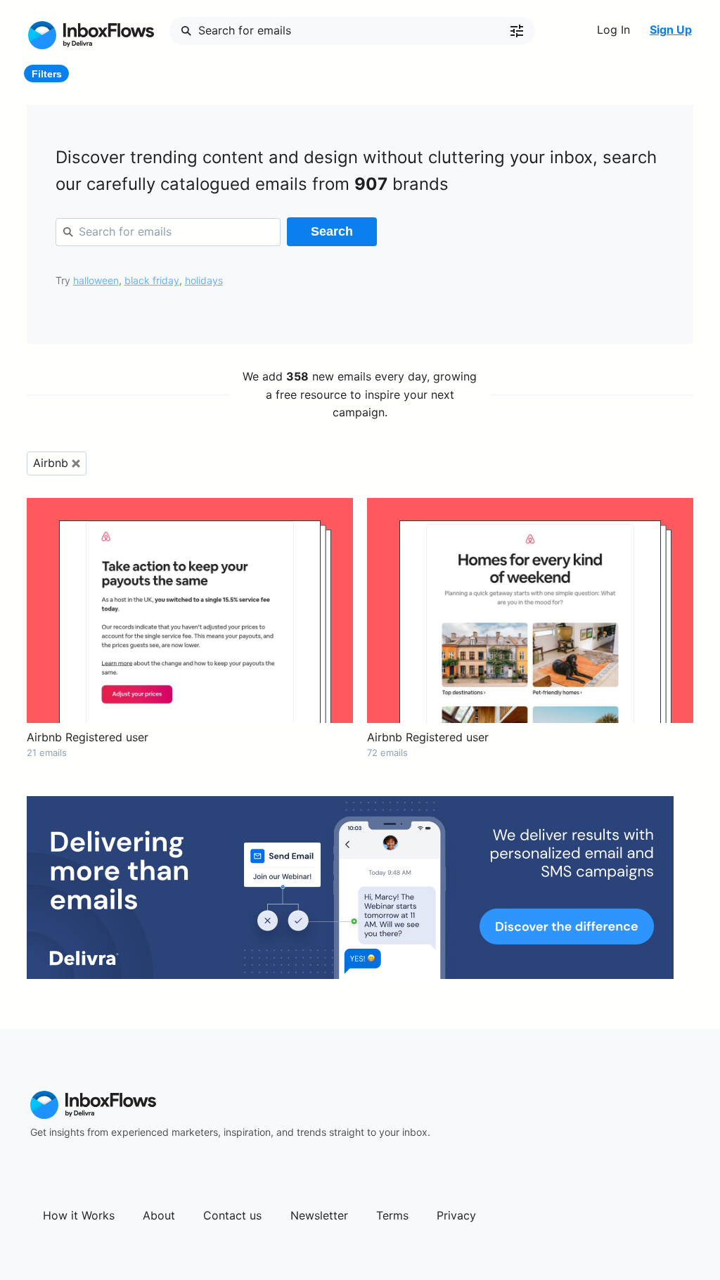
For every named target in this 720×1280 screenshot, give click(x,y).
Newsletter (319, 1215)
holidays (204, 280)
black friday (151, 280)
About (159, 1215)
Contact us (232, 1215)
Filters (47, 73)
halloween (96, 280)
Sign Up (671, 30)
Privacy (456, 1215)
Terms (392, 1215)
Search (332, 231)
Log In (613, 30)
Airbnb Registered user (87, 737)
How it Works (79, 1215)
